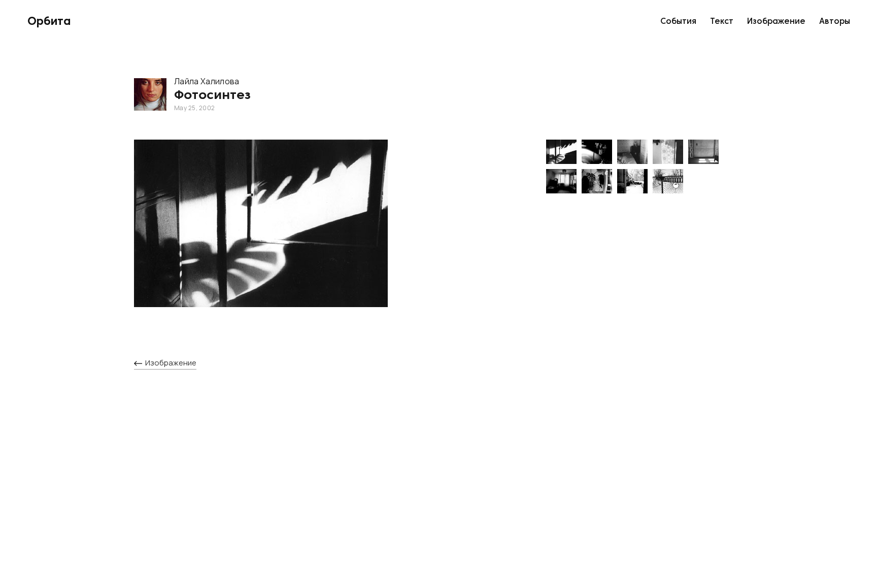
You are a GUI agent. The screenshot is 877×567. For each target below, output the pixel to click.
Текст (721, 21)
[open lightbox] (331, 234)
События (678, 21)
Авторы (834, 21)
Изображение (776, 21)
